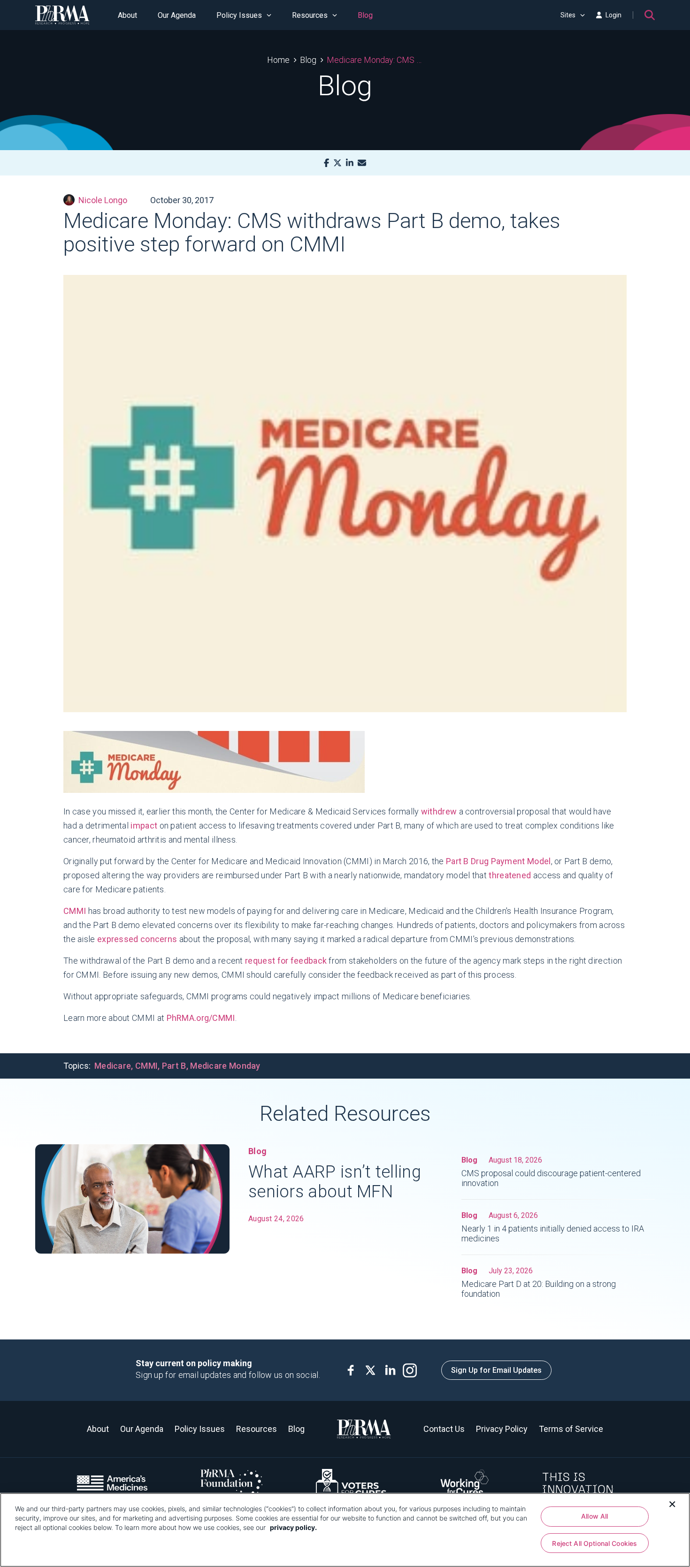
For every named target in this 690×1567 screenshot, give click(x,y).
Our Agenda (177, 15)
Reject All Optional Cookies (594, 1543)
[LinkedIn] (349, 163)
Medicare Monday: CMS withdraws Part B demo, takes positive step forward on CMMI (375, 60)
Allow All (594, 1516)
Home (278, 60)
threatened (510, 875)
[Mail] (362, 163)
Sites (567, 15)
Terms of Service (571, 1429)
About (127, 15)
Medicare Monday (225, 1066)
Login (613, 15)
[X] (337, 163)
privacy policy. (293, 1527)
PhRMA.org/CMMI (201, 1018)
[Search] (649, 15)
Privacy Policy (502, 1429)
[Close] (672, 1503)
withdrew (439, 811)
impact (143, 825)
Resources (310, 15)
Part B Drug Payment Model (498, 861)
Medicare (112, 1066)
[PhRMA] (62, 15)
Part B (174, 1066)
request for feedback (286, 961)
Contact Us (444, 1429)
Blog (365, 15)
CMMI (74, 911)
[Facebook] (326, 163)
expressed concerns (137, 939)
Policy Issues (239, 15)
